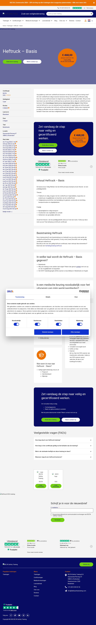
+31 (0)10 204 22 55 (64, 8)
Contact (78, 21)
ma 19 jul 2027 (7, 205)
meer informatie (41, 485)
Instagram (23, 615)
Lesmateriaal (46, 21)
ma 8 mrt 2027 (7, 181)
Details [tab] (48, 297)
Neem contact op (32, 61)
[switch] (37, 324)
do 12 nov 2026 (7, 157)
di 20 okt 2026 (7, 151)
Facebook (10, 615)
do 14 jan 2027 (7, 167)
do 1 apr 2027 (7, 185)
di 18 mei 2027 (7, 193)
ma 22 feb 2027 (7, 177)
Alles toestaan (75, 332)
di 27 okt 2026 (7, 153)
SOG (4, 95)
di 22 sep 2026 (7, 147)
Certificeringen (16, 21)
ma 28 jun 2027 (7, 203)
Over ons (62, 21)
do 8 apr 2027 (7, 187)
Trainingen (6, 21)
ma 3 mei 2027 (7, 191)
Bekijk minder (7, 211)
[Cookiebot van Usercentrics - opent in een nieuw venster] (80, 291)
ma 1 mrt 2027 (7, 179)
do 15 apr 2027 (7, 189)
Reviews (71, 21)
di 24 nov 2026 (7, 159)
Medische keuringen (32, 21)
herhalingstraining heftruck (53, 246)
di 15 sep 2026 (7, 146)
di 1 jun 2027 (6, 197)
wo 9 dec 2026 (7, 163)
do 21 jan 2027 (7, 169)
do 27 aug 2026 (7, 142)
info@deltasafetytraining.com (77, 591)
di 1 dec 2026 (7, 161)
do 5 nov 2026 (7, 155)
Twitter (15, 615)
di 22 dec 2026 (7, 165)
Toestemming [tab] (19, 297)
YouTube (19, 615)
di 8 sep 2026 (7, 144)
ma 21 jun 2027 (7, 201)
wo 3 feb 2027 (7, 173)
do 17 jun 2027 (7, 199)
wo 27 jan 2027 (7, 171)
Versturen (58, 520)
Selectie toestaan (47, 332)
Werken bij (86, 564)
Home (4, 25)
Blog (55, 21)
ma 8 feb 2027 (7, 175)
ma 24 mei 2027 (7, 195)
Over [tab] (76, 297)
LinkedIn (27, 615)
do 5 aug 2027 (7, 207)
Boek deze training (12, 61)
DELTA (5, 93)
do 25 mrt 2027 (7, 183)
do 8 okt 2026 (7, 149)
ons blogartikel (74, 342)
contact (78, 266)
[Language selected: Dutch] (90, 20)
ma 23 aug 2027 (7, 208)
